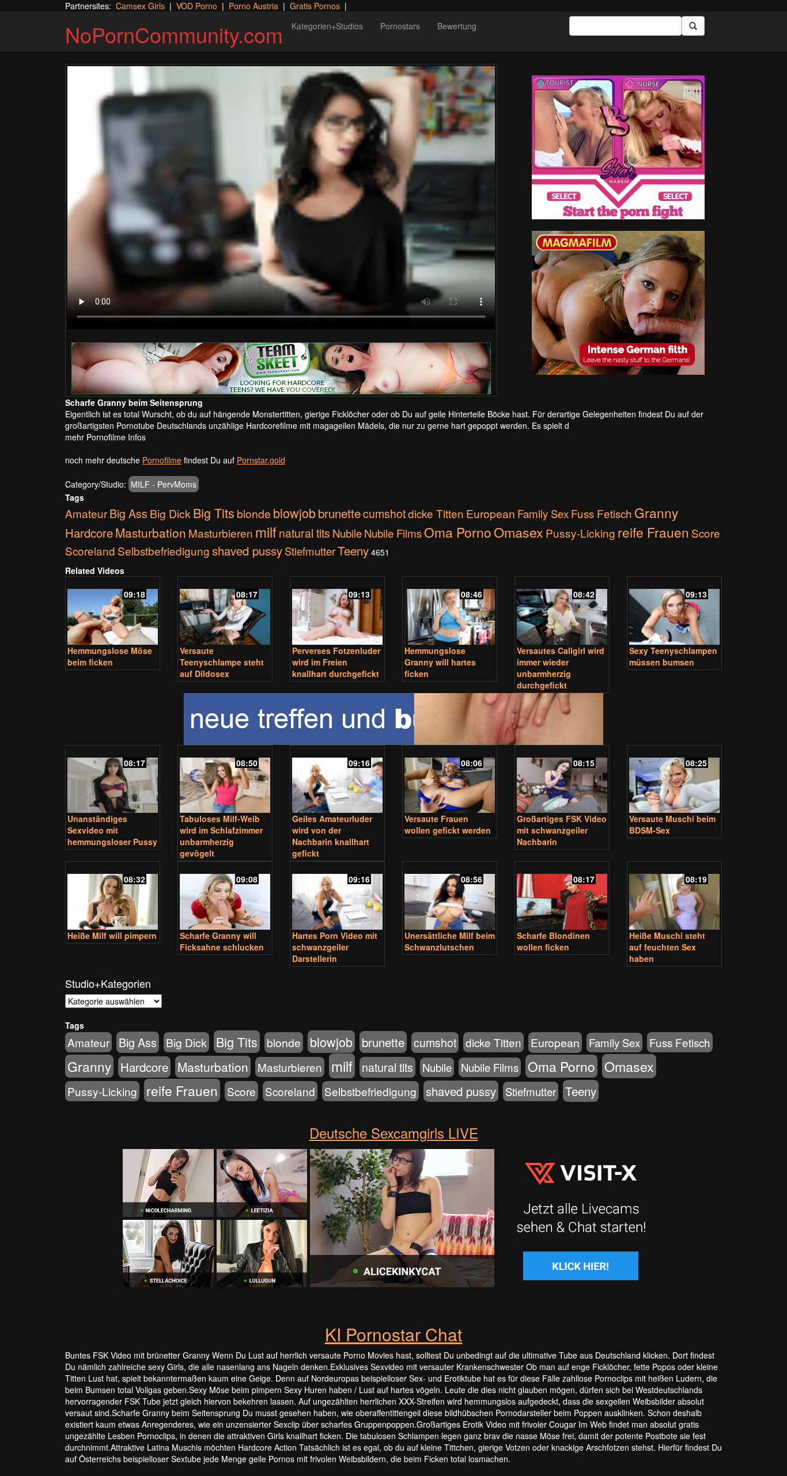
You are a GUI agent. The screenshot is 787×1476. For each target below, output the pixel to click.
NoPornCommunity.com (174, 34)
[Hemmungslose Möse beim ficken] (112, 612)
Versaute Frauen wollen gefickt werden (447, 824)
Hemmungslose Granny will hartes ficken (440, 662)
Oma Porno (457, 532)
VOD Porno (196, 6)
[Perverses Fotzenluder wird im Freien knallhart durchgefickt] (337, 612)
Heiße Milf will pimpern (112, 935)
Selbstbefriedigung (164, 550)
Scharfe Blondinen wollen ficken (553, 941)
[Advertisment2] (618, 303)
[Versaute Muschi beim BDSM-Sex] (674, 780)
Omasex (518, 532)
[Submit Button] (693, 26)
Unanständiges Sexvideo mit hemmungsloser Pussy (112, 830)
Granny (656, 512)
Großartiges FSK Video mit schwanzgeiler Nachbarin (562, 830)
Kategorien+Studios (327, 26)
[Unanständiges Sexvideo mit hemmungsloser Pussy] (112, 780)
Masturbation (150, 532)
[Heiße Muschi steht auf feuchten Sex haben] (674, 896)
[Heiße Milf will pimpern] (112, 896)
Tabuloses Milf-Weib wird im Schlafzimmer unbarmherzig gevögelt (221, 836)
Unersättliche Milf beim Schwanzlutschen (449, 941)
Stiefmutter (310, 550)
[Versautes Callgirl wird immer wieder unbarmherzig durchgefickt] (562, 612)
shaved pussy (247, 550)
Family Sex (543, 513)
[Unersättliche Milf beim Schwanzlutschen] (449, 896)
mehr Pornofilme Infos (105, 437)
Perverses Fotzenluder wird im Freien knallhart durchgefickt (336, 662)
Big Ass (128, 513)
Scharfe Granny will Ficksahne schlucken (222, 941)
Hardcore (89, 532)
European (490, 513)
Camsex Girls (140, 6)
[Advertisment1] (618, 147)
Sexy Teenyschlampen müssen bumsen (673, 656)
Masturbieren (220, 533)
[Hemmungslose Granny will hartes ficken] (449, 612)
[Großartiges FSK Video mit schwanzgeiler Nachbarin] (562, 780)
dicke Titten (436, 513)
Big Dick (170, 513)
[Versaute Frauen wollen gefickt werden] (449, 780)
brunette (339, 513)
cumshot (384, 513)
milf (266, 532)
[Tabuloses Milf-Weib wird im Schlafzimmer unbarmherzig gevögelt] (225, 780)
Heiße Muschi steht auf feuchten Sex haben (667, 947)
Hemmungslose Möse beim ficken (109, 656)
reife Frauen (653, 532)
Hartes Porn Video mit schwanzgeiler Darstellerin (334, 947)
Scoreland (90, 550)
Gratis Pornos (315, 6)
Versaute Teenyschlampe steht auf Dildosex (222, 662)
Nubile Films (393, 533)
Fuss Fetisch (601, 513)
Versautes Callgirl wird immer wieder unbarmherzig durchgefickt (560, 668)
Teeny (353, 550)
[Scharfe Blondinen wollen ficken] (562, 896)
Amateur (86, 513)
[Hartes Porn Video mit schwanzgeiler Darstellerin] (337, 896)
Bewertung (456, 26)
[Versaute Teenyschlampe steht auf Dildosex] (225, 612)
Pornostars (400, 26)
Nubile (347, 533)
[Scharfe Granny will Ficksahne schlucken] (225, 896)
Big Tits (213, 513)
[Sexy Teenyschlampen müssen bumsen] (674, 612)
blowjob (294, 513)
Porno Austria (253, 6)
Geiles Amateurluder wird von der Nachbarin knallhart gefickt (332, 836)
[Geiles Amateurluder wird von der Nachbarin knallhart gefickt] (337, 780)
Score (705, 533)
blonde (254, 513)
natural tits (304, 533)
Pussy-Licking (580, 533)
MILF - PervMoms (163, 484)
